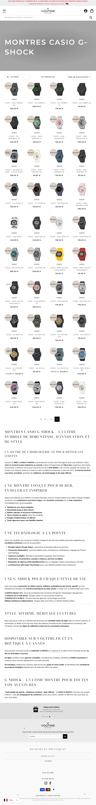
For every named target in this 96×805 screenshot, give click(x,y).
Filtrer (14, 77)
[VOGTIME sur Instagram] (45, 783)
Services (48, 756)
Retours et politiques (48, 749)
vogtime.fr (55, 651)
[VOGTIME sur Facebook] (50, 783)
